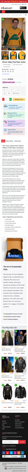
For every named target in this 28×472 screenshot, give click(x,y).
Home (2, 15)
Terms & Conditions (19, 427)
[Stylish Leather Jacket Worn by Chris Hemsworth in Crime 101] (20, 364)
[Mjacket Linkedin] (22, 452)
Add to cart (19, 99)
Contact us (4, 423)
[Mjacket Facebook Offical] (3, 452)
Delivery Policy (18, 423)
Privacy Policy (18, 425)
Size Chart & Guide (10, 82)
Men (8, 15)
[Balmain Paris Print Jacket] (7, 391)
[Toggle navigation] (3, 11)
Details (3, 141)
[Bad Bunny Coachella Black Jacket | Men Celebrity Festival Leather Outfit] (20, 337)
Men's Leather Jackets (17, 15)
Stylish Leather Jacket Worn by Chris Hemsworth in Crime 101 (20, 377)
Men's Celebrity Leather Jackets (18, 64)
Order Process (17, 141)
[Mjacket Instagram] (15, 452)
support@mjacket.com (11, 449)
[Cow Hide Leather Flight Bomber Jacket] (20, 391)
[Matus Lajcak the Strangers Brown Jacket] (7, 364)
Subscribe (22, 441)
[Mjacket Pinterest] (18, 452)
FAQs (3, 428)
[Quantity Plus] (10, 99)
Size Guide (17, 419)
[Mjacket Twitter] (11, 452)
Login (20, 4)
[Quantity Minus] (3, 99)
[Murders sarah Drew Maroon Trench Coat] (7, 337)
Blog (3, 425)
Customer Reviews (6, 426)
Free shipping (15, 4)
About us (4, 421)
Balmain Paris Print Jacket (7, 402)
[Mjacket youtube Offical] (7, 452)
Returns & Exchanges (19, 421)
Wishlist (25, 4)
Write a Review (9, 141)
